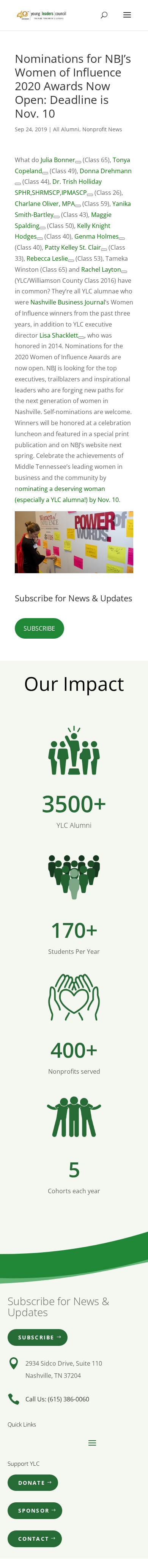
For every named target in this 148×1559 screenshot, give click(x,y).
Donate (31, 1482)
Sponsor (34, 1510)
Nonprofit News (102, 129)
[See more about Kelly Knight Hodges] (40, 239)
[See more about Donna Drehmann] (18, 184)
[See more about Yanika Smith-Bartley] (57, 217)
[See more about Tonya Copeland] (45, 173)
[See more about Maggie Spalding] (42, 228)
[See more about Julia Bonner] (78, 162)
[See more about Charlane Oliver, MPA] (78, 206)
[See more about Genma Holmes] (122, 239)
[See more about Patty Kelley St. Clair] (104, 250)
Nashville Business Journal (67, 302)
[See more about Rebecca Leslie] (71, 261)
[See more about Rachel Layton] (124, 272)
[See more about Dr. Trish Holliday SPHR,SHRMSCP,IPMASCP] (90, 195)
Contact (33, 1538)
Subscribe (39, 628)
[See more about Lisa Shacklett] (81, 337)
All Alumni (66, 129)
